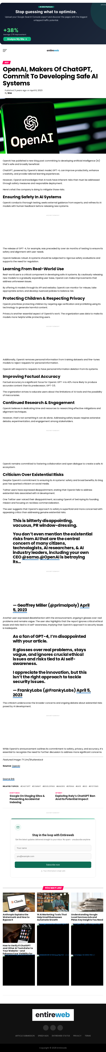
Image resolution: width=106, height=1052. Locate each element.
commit (37, 786)
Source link (8, 778)
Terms (88, 1035)
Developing (49, 786)
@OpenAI (49, 557)
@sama (30, 557)
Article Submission (25, 1035)
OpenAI (16, 765)
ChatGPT (26, 786)
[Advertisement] (53, 228)
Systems (94, 786)
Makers (61, 786)
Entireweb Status (61, 1035)
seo (85, 786)
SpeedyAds (43, 1035)
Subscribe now (53, 865)
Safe (79, 786)
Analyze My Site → (17, 39)
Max (10, 93)
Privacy (77, 1035)
